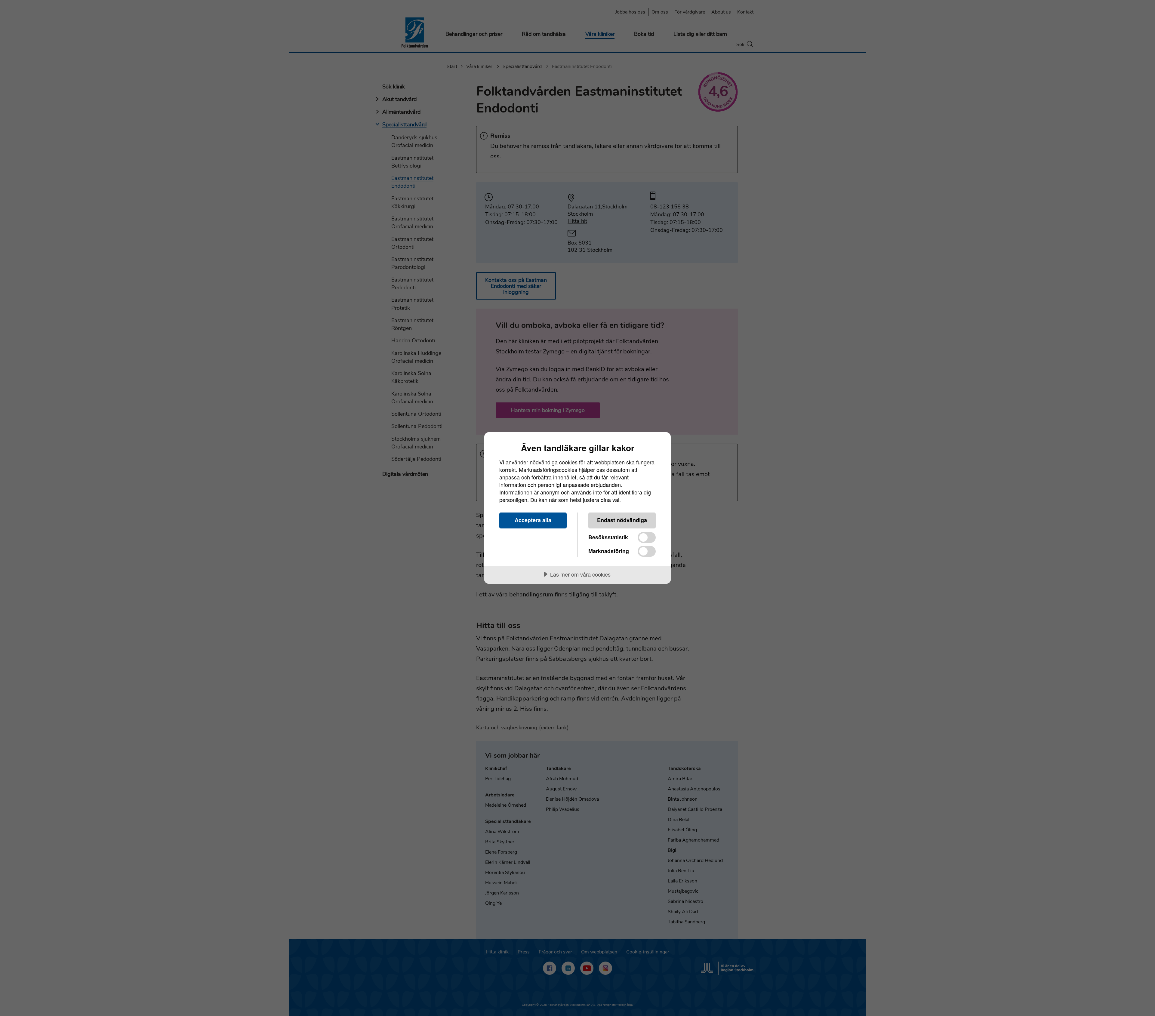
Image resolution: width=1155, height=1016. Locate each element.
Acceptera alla (533, 520)
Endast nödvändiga (622, 520)
